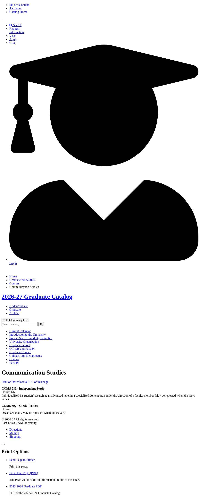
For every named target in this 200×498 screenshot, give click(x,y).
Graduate (15, 309)
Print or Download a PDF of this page (25, 382)
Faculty (14, 362)
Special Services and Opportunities (30, 338)
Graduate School (19, 345)
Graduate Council (20, 352)
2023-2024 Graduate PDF (25, 486)
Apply (13, 39)
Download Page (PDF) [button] (23, 473)
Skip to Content (19, 4)
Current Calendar (20, 331)
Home (13, 276)
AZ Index (15, 8)
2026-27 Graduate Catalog (37, 296)
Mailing (14, 433)
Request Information (16, 30)
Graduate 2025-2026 (22, 280)
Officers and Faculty (22, 348)
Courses (14, 283)
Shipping (15, 436)
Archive (14, 313)
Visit (12, 35)
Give (12, 42)
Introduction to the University (27, 334)
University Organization (24, 341)
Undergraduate (18, 306)
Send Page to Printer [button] (22, 459)
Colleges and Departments (25, 355)
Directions (15, 429)
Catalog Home (18, 11)
